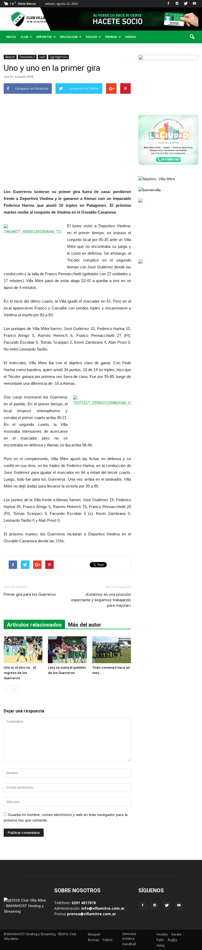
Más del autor (84, 625)
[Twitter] (186, 3)
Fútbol (107, 940)
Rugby (172, 940)
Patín (160, 940)
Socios (91, 37)
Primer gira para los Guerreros (30, 594)
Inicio (11, 37)
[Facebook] (168, 3)
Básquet (10, 57)
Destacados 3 (27, 57)
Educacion (69, 37)
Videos (130, 37)
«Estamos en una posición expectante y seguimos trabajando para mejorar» (101, 600)
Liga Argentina (58, 57)
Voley (160, 945)
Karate (176, 934)
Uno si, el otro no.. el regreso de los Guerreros (20, 673)
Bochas (93, 940)
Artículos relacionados (34, 625)
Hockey (162, 934)
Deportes (44, 37)
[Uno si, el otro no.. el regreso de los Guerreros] (23, 649)
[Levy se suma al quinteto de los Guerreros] (67, 649)
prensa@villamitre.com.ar (91, 913)
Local (42, 57)
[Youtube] (194, 3)
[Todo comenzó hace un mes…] (111, 649)
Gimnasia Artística (129, 936)
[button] (192, 37)
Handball (129, 944)
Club (24, 37)
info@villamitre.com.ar (103, 908)
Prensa (111, 37)
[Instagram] (177, 3)
